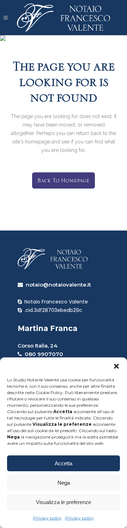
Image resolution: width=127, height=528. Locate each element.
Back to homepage (63, 180)
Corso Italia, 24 (38, 345)
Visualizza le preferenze (63, 502)
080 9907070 (42, 354)
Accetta (63, 463)
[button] (116, 366)
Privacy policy (47, 518)
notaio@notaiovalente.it (57, 284)
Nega (64, 483)
